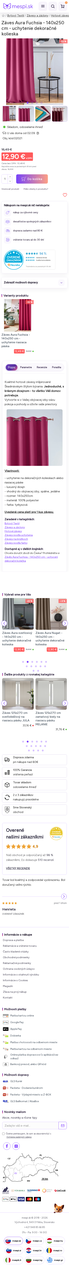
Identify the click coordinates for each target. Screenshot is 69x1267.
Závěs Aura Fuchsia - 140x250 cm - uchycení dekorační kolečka (31, 558)
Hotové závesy (13, 531)
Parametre (26, 367)
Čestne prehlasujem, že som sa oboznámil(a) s (28, 1135)
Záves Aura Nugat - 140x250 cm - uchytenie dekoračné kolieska (50, 638)
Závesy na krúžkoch (16, 539)
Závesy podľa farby (16, 542)
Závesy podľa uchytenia (19, 535)
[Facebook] (6, 1146)
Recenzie (42, 367)
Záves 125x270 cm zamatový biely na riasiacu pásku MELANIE (48, 718)
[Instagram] (16, 1146)
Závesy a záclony (37, 15)
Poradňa (56, 367)
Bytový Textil (15, 15)
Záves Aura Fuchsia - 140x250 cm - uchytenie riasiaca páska (15, 340)
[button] (28, 103)
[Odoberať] (63, 1125)
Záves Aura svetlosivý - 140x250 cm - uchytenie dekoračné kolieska (17, 638)
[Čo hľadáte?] (52, 6)
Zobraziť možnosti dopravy (21, 282)
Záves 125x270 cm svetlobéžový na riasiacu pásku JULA (15, 716)
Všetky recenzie (18, 868)
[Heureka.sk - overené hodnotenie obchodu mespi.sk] (29, 260)
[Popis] (11, 367)
